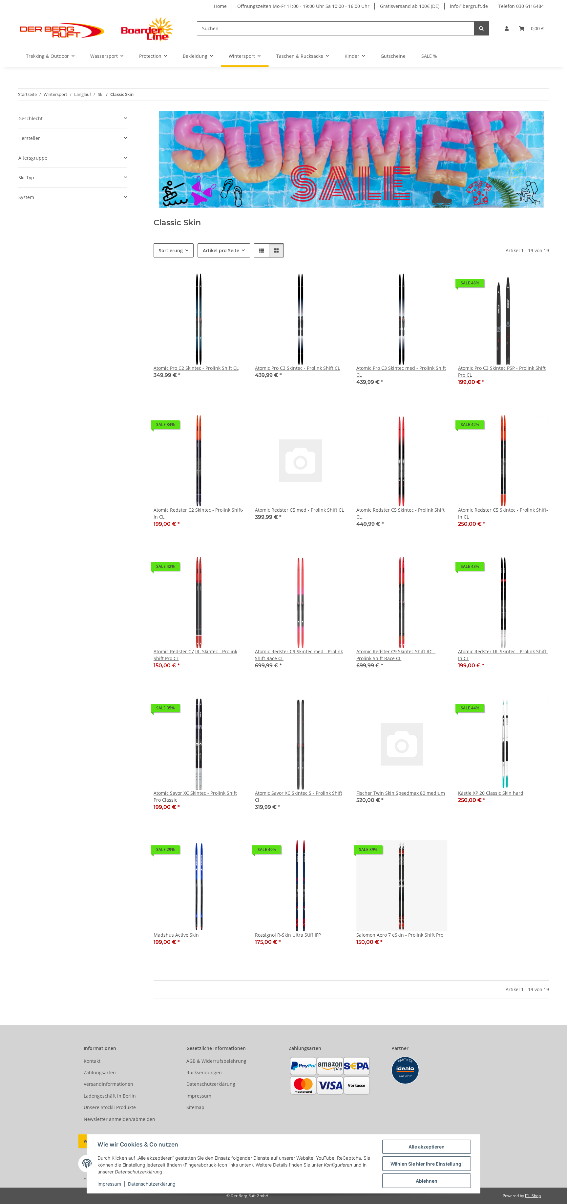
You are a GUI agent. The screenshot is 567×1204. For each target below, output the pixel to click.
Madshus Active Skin (176, 935)
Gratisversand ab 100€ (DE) (409, 6)
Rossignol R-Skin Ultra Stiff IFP (288, 935)
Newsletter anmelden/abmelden (119, 1119)
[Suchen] (481, 28)
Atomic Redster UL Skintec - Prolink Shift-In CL (503, 654)
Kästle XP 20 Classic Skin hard (490, 793)
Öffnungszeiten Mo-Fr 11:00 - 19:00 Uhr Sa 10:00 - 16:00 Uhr (303, 6)
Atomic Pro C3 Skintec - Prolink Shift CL (297, 368)
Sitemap (195, 1107)
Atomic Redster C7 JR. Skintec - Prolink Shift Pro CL (195, 654)
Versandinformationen (108, 1084)
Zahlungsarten (100, 1072)
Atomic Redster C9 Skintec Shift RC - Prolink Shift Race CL (395, 654)
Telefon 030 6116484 (521, 6)
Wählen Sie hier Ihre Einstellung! (426, 1164)
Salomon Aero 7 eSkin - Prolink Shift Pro (399, 935)
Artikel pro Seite (221, 250)
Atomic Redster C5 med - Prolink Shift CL (299, 510)
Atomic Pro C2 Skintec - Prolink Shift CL (196, 368)
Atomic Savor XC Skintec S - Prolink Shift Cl (298, 796)
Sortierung (171, 250)
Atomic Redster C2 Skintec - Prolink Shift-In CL (198, 513)
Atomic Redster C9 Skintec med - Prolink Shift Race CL (299, 654)
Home (220, 6)
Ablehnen (426, 1181)
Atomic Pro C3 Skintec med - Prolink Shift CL (401, 371)
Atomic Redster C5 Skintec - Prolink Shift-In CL (503, 513)
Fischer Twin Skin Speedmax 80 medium (400, 793)
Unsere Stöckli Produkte (110, 1107)
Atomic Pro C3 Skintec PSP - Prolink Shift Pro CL (502, 371)
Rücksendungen (204, 1072)
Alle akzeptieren (427, 1146)
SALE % (429, 56)
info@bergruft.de (469, 6)
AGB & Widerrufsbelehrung (216, 1061)
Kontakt (92, 1061)
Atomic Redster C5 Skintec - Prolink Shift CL (400, 513)
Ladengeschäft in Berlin (110, 1096)
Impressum (109, 1184)
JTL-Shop (533, 1195)
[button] (506, 28)
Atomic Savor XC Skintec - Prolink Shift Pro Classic (195, 796)
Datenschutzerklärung (152, 1184)
